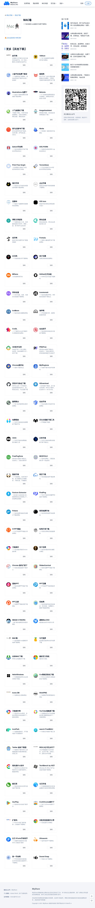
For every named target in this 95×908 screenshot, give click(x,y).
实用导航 (27, 3)
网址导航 (10, 15)
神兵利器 (45, 3)
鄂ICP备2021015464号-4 (64, 903)
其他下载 (18, 15)
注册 (88, 3)
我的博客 (36, 3)
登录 (81, 3)
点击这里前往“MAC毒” (14, 38)
